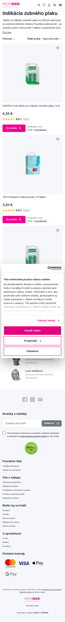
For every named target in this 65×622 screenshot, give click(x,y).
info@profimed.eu (11, 466)
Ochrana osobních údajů (13, 494)
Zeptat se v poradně (12, 470)
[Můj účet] (49, 5)
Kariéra (6, 542)
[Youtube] (40, 399)
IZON (36, 613)
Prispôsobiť (30, 340)
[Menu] (60, 5)
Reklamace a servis (11, 522)
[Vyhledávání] (39, 5)
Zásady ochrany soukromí (52, 589)
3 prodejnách (41, 130)
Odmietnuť (32, 351)
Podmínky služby (26, 592)
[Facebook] (24, 399)
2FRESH (44, 613)
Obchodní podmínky (12, 482)
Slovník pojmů (9, 518)
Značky (6, 514)
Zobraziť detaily (46, 320)
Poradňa (6, 510)
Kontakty (7, 546)
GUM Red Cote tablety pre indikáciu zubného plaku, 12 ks (31, 106)
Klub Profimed (9, 526)
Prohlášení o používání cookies (16, 490)
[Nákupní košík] (54, 5)
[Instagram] (32, 399)
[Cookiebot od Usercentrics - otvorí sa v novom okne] (47, 268)
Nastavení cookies (11, 498)
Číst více (7, 32)
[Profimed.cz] (11, 5)
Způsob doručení (10, 486)
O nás (5, 538)
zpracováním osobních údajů (33, 436)
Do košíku (11, 128)
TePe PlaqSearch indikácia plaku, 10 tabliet (24, 197)
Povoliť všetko (33, 330)
